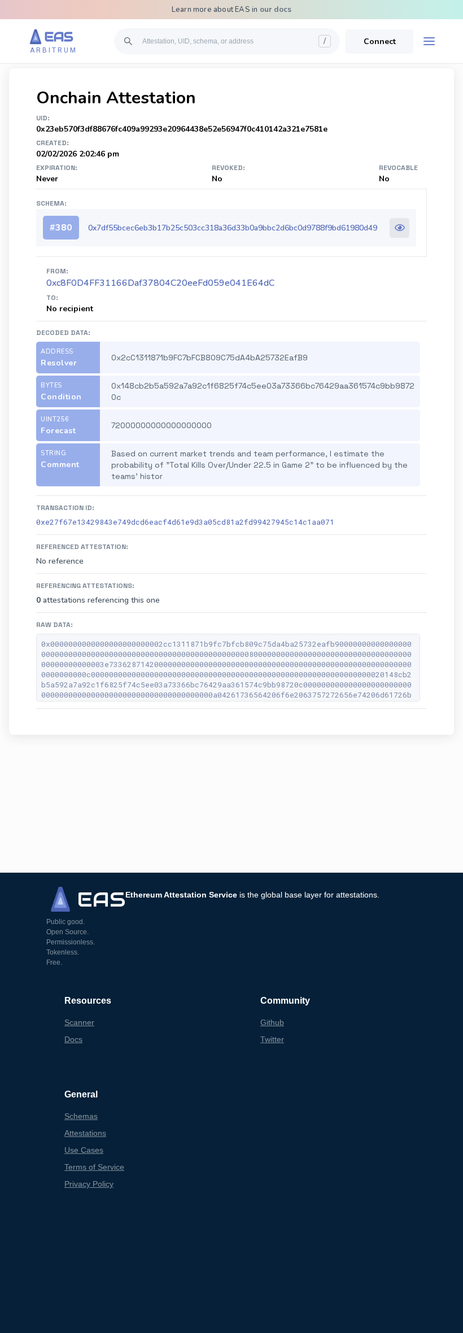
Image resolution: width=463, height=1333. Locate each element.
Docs (73, 1039)
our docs (276, 10)
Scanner (79, 1022)
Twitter (272, 1039)
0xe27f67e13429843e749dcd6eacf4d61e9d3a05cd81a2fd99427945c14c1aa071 (185, 522)
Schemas (81, 1116)
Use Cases (83, 1150)
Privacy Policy (88, 1183)
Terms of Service (94, 1166)
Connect (380, 41)
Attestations (85, 1133)
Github (272, 1022)
